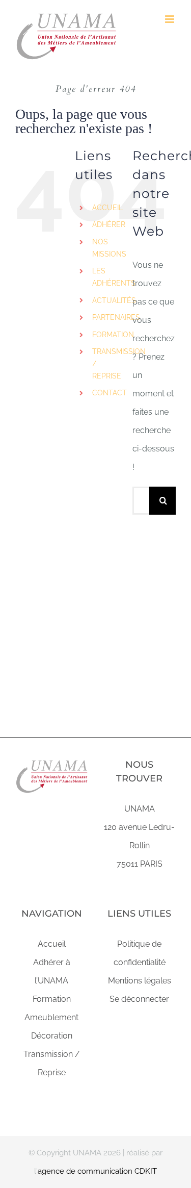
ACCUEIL (107, 208)
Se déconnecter (139, 999)
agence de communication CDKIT (97, 1171)
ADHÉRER (108, 224)
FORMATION (113, 335)
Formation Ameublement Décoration (51, 1017)
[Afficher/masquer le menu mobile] (170, 19)
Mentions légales (139, 980)
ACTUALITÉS (114, 300)
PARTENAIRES (116, 317)
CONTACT (109, 393)
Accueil (52, 944)
